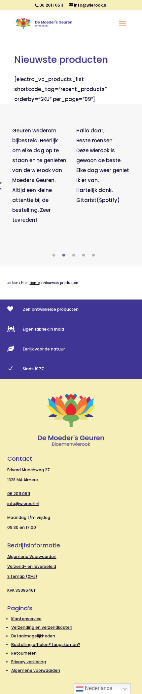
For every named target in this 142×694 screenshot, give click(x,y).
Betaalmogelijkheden (33, 636)
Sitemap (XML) (22, 576)
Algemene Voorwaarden (31, 556)
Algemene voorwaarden (35, 670)
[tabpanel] (39, 175)
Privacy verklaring (28, 662)
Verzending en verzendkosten (41, 627)
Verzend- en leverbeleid (31, 566)
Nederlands (98, 688)
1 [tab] (54, 255)
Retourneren (24, 653)
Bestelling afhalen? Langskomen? (45, 644)
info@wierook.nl (23, 503)
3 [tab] (73, 255)
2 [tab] (63, 255)
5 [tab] (93, 255)
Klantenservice (26, 619)
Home (35, 282)
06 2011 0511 (18, 493)
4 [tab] (83, 255)
